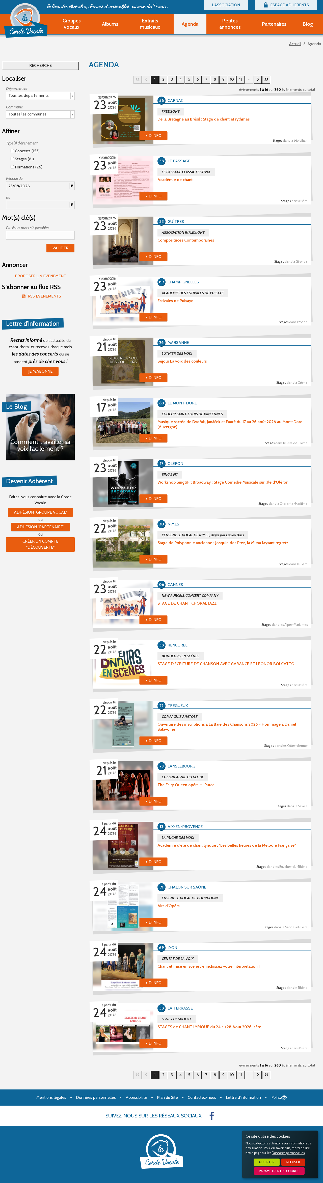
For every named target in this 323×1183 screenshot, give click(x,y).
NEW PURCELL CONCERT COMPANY (190, 595)
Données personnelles (288, 1153)
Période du (14, 178)
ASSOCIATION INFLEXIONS (183, 232)
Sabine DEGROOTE (177, 1019)
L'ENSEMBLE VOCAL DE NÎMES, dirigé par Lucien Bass (203, 535)
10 (232, 79)
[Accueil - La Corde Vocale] (25, 20)
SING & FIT (170, 474)
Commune (14, 107)
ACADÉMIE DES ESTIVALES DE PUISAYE (193, 293)
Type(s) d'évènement (22, 143)
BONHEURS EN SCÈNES (180, 656)
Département (17, 88)
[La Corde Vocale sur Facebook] (212, 1116)
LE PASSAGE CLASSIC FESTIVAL (186, 172)
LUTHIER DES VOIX (177, 353)
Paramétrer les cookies (279, 1171)
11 (240, 79)
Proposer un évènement (40, 276)
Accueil (295, 43)
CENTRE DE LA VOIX (178, 958)
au (8, 197)
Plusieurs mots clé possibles (27, 227)
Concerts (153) (27, 151)
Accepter (267, 1162)
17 (266, 80)
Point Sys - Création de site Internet (279, 1098)
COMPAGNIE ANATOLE (180, 716)
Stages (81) (24, 159)
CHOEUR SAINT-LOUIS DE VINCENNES (192, 414)
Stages (290, 140)
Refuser (293, 1162)
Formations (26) (28, 167)
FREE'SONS (171, 111)
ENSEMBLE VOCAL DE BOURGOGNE (190, 898)
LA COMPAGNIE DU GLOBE (183, 777)
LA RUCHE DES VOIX (178, 837)
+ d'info (154, 135)
